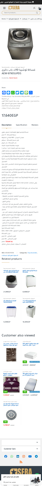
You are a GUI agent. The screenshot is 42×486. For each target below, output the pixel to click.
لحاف (10, 371)
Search (37, 12)
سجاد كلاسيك (7, 401)
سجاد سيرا (13, 341)
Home (4, 19)
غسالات (24, 19)
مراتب (24, 341)
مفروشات (6, 371)
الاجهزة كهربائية (14, 19)
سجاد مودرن (6, 341)
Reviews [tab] (35, 125)
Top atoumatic (6, 67)
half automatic (26, 268)
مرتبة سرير (25, 371)
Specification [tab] (21, 125)
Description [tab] (6, 125)
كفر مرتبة (28, 341)
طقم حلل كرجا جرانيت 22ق (11, 477)
